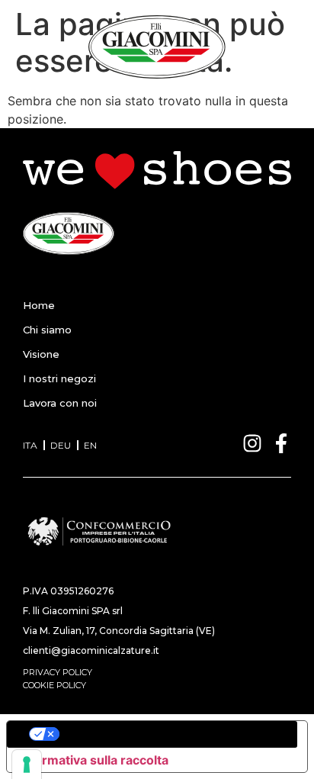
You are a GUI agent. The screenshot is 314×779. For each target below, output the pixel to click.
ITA (30, 445)
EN (90, 445)
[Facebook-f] (281, 443)
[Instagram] (252, 443)
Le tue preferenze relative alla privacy (172, 734)
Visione (41, 354)
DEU (60, 445)
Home (39, 305)
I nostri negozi (59, 378)
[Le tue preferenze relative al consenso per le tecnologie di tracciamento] (26, 764)
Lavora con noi (60, 403)
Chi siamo (47, 330)
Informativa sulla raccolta (93, 760)
